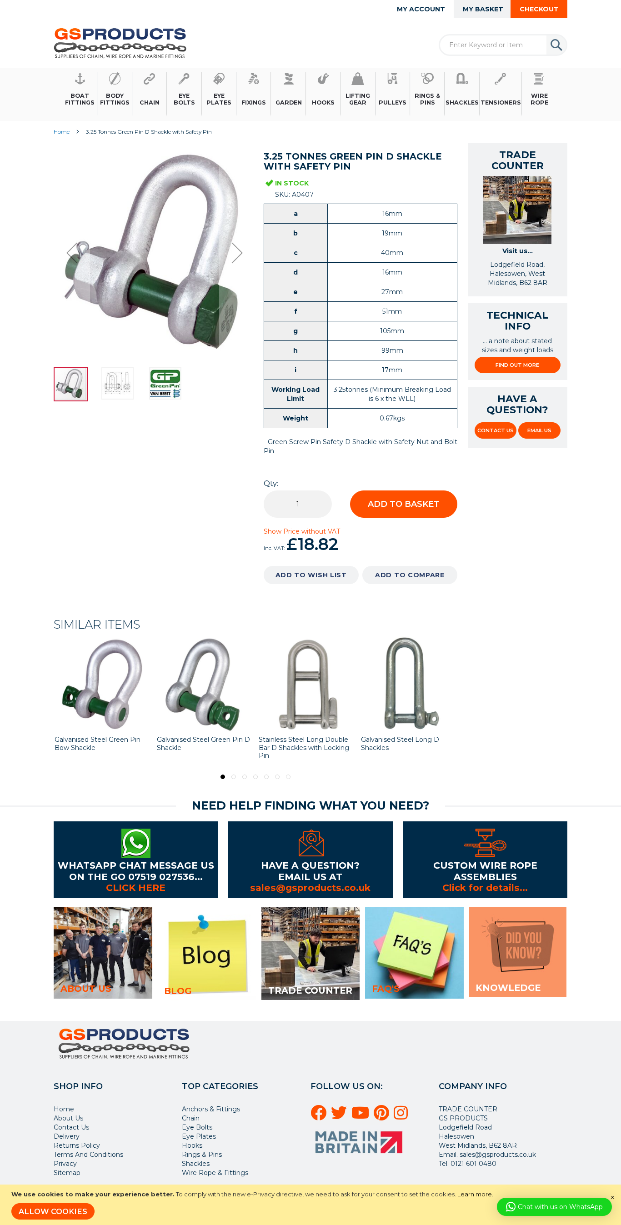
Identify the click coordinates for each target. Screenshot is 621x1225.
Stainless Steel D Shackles (402, 739)
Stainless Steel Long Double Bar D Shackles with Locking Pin (202, 747)
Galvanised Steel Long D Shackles (298, 743)
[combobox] (503, 45)
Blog (177, 990)
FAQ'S (386, 988)
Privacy (65, 1164)
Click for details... (485, 887)
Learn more (474, 1194)
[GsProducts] (120, 43)
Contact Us (495, 430)
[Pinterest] (383, 1116)
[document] (311, 1205)
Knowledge (508, 987)
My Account (421, 9)
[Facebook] (319, 1116)
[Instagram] (402, 1116)
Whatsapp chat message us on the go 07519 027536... (136, 871)
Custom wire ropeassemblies (485, 871)
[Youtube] (361, 1116)
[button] (72, 253)
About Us (68, 1118)
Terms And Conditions (88, 1154)
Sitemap (67, 1173)
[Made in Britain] (360, 1156)
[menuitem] (80, 94)
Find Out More (517, 365)
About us (85, 988)
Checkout (539, 9)
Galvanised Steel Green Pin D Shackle (101, 743)
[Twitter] (340, 1116)
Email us (539, 430)
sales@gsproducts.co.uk (310, 887)
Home (62, 131)
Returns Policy (77, 1145)
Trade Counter (310, 990)
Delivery (67, 1136)
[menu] (310, 94)
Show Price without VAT (302, 531)
